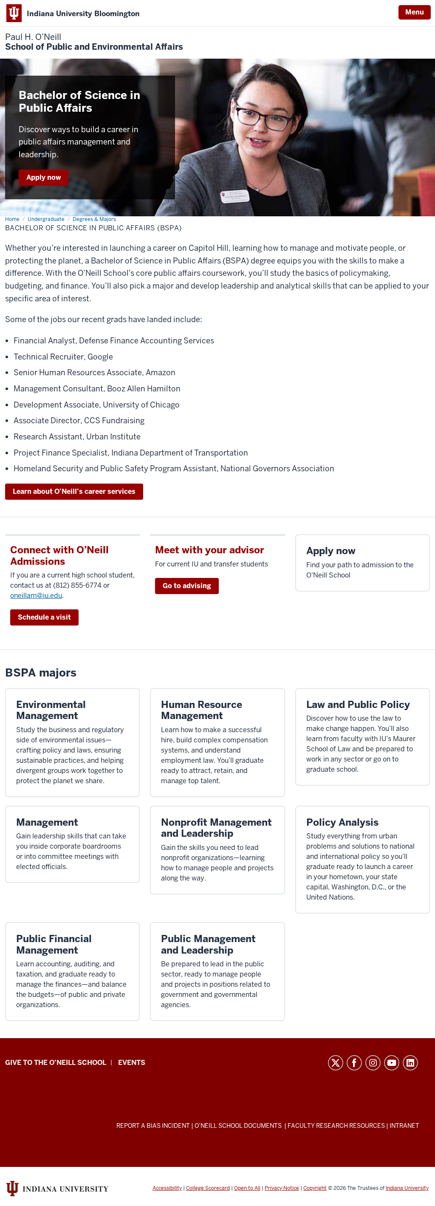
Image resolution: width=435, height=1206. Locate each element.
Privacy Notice (282, 1188)
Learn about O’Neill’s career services (74, 491)
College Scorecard (208, 1188)
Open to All (247, 1188)
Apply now (43, 177)
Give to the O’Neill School (55, 1062)
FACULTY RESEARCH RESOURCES (336, 1126)
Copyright (315, 1188)
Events (131, 1062)
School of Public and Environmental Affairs (94, 42)
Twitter (335, 1062)
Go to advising (187, 585)
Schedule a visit (44, 617)
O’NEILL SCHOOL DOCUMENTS (239, 1126)
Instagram (373, 1062)
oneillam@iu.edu (36, 595)
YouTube (391, 1062)
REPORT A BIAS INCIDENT (153, 1126)
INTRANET (404, 1126)
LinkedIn (410, 1062)
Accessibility (167, 1188)
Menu (414, 12)
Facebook (354, 1062)
